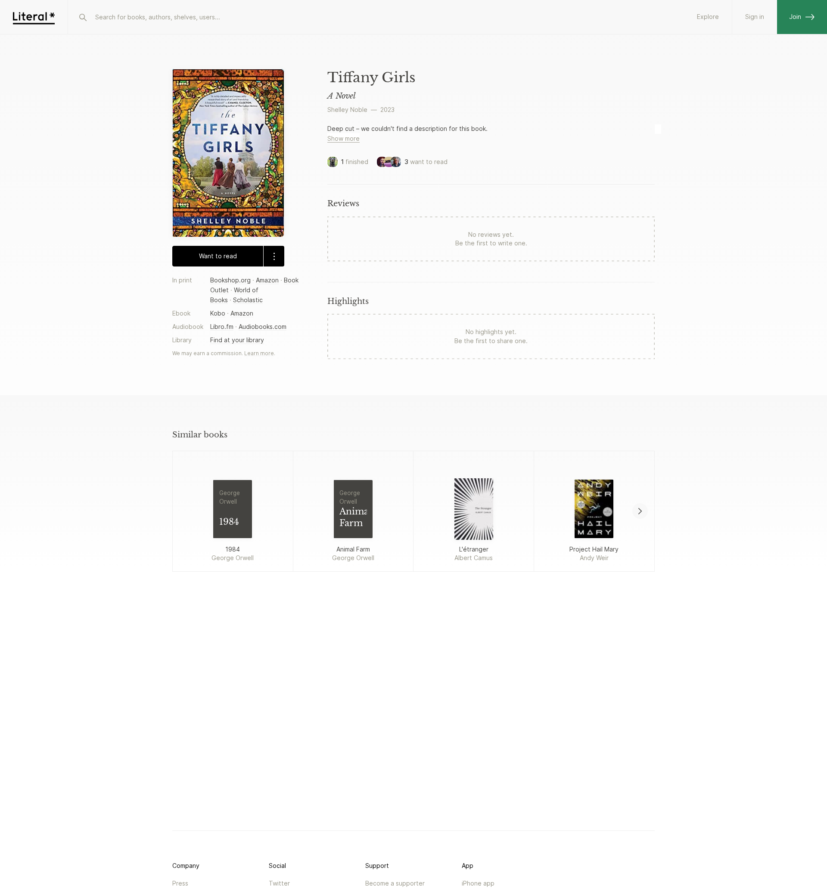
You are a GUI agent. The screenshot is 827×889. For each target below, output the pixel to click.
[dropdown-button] (273, 256)
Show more (343, 138)
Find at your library (237, 340)
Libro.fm (221, 326)
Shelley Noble (347, 109)
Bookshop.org (230, 280)
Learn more (259, 353)
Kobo (217, 313)
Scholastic (248, 300)
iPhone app (478, 883)
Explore (708, 16)
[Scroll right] (640, 511)
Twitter (279, 883)
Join (795, 16)
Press (180, 883)
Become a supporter (395, 883)
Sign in (754, 16)
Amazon (267, 280)
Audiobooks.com (262, 326)
